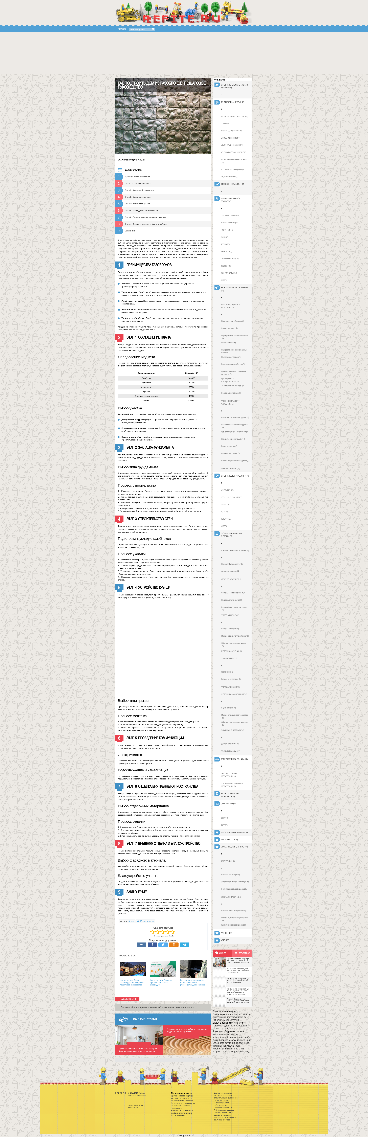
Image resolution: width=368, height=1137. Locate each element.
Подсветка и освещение (232, 169)
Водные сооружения (231, 131)
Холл (224, 280)
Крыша (225, 504)
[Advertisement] (184, 54)
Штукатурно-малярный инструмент (234, 426)
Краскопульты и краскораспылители (230, 380)
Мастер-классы (229, 839)
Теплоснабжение (230, 615)
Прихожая (226, 251)
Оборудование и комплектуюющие (234, 723)
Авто (225, 940)
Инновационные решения (234, 832)
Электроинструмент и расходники (230, 306)
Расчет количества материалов (230, 795)
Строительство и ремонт (235, 476)
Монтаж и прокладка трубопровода (234, 716)
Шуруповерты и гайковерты (232, 321)
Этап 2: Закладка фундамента (139, 190)
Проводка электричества (231, 600)
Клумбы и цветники (230, 138)
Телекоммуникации (230, 687)
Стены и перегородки (231, 497)
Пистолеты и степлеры (231, 357)
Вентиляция (228, 861)
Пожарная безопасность (232, 564)
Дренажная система (230, 744)
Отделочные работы (233, 184)
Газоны (225, 123)
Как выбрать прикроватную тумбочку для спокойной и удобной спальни (182, 1113)
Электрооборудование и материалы (234, 608)
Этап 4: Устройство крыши (137, 204)
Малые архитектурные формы (234, 160)
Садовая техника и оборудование (229, 774)
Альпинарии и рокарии (232, 145)
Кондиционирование (231, 897)
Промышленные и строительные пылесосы (233, 372)
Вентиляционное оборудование (234, 889)
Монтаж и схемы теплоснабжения (235, 636)
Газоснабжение (229, 658)
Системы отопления (230, 629)
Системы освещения (231, 651)
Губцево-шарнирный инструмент (234, 432)
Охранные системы (230, 571)
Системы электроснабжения (233, 593)
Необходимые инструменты (234, 289)
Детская (225, 244)
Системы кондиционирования (233, 910)
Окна (224, 818)
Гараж (224, 237)
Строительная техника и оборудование (232, 784)
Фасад (224, 526)
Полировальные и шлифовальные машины (234, 351)
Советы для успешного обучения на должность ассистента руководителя (232, 1043)
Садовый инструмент (230, 453)
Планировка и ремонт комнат (231, 199)
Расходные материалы (231, 393)
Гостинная (227, 230)
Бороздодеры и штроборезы (233, 364)
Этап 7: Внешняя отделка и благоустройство (146, 224)
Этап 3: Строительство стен (138, 197)
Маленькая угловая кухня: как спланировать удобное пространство (183, 1105)
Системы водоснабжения (234, 694)
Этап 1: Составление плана (138, 183)
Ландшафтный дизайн (233, 102)
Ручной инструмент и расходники (230, 402)
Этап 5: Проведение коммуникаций (141, 210)
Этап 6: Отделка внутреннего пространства (145, 217)
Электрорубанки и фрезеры (232, 386)
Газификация (227, 672)
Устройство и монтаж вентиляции (235, 882)
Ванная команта (229, 223)
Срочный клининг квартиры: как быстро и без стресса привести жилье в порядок (182, 1098)
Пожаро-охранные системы (235, 550)
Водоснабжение (228, 708)
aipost (131, 921)
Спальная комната (230, 215)
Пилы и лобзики (228, 342)
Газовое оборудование (231, 679)
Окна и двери (228, 803)
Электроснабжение (231, 579)
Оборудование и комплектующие (233, 644)
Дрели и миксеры (229, 328)
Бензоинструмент (230, 469)
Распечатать (147, 921)
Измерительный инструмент (233, 439)
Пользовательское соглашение (135, 1106)
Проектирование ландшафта (234, 116)
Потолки (226, 519)
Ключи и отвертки (229, 446)
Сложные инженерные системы (232, 534)
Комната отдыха (229, 273)
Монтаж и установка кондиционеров (234, 919)
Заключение (131, 231)
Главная (121, 29)
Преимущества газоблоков (137, 177)
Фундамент (227, 490)
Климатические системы (234, 847)
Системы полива (229, 177)
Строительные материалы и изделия (234, 86)
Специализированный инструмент (235, 460)
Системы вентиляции (230, 874)
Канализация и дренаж (232, 730)
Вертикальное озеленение (233, 152)
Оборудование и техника (234, 759)
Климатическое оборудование (233, 925)
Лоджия (226, 266)
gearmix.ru (188, 1135)
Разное (226, 933)
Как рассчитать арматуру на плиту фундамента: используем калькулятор (231, 1017)
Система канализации (230, 751)
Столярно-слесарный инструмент (235, 417)
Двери (224, 825)
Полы (224, 512)
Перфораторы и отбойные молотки (234, 336)
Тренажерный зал (230, 259)
